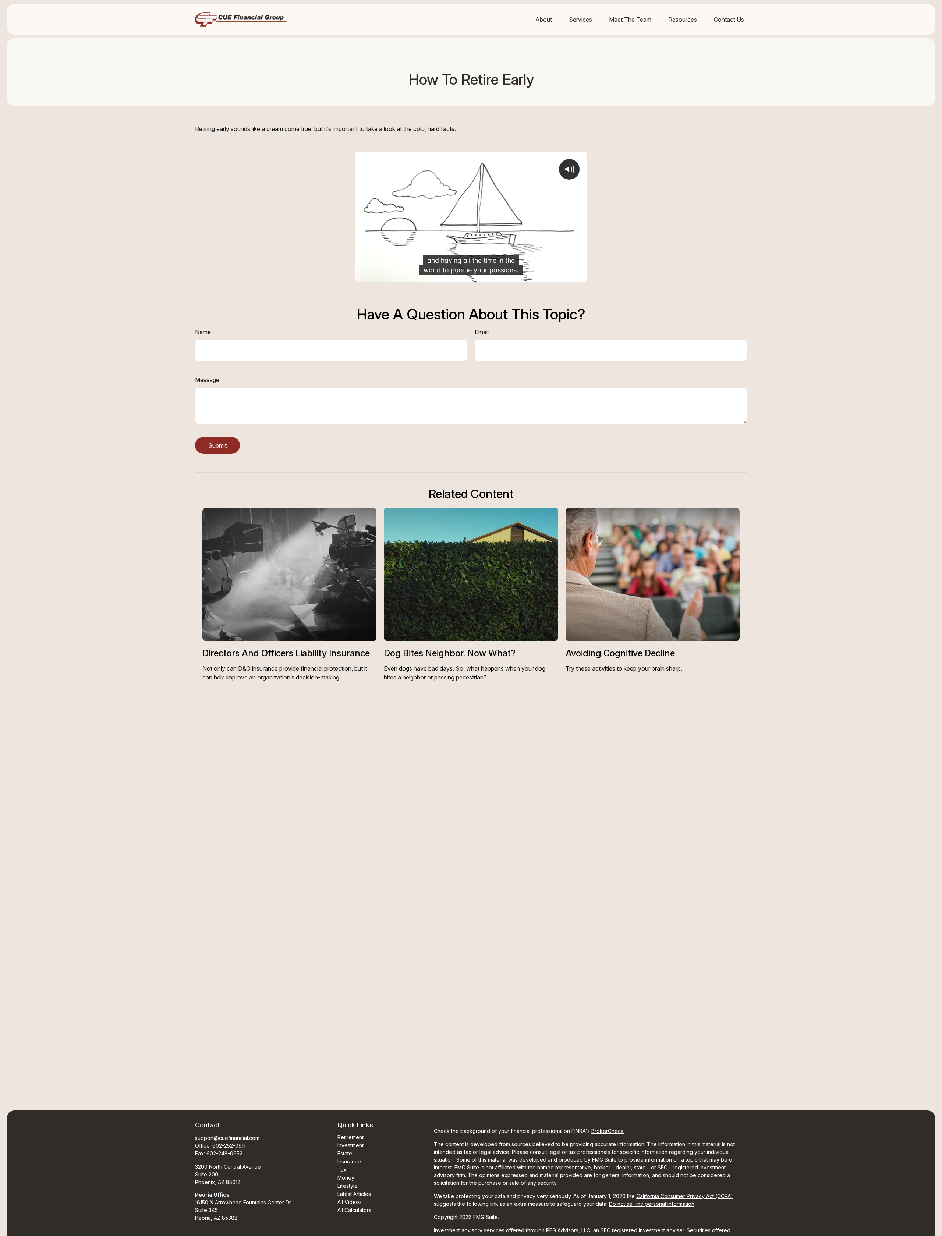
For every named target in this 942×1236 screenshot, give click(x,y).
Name (203, 332)
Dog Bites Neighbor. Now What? (450, 653)
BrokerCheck (607, 1131)
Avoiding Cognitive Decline (620, 653)
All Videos (349, 1202)
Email (482, 332)
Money (345, 1178)
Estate (344, 1153)
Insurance (349, 1161)
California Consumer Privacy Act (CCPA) (684, 1196)
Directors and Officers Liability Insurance (286, 653)
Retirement (350, 1137)
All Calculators (354, 1210)
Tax (342, 1169)
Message (207, 380)
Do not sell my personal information (651, 1204)
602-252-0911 (228, 1146)
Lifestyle (347, 1186)
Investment (350, 1145)
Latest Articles (354, 1194)
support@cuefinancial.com (227, 1138)
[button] (543, 19)
